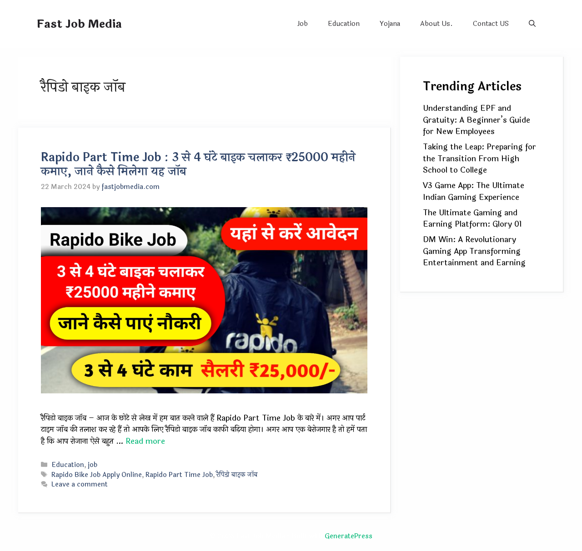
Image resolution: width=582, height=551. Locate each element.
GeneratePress (348, 536)
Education (344, 24)
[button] (532, 24)
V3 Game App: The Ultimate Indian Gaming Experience (473, 191)
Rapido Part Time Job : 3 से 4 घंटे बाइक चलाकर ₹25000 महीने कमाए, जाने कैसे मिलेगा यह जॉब (198, 164)
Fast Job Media (79, 24)
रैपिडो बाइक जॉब (237, 475)
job (92, 465)
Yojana (390, 24)
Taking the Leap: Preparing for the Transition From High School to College (479, 158)
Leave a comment (79, 484)
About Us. (436, 24)
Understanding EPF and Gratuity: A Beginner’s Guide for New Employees (476, 120)
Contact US (491, 24)
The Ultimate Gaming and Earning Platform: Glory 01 (472, 219)
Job (302, 24)
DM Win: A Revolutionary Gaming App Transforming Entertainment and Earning (474, 251)
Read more (145, 441)
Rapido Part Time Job (179, 475)
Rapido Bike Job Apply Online (96, 475)
